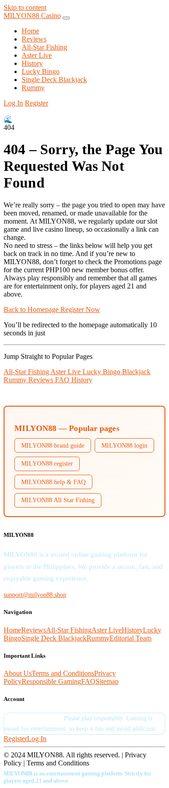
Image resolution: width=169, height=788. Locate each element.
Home (30, 31)
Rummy (33, 88)
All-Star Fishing (44, 47)
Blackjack (136, 372)
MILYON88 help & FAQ (53, 482)
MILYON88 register (47, 463)
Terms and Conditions (63, 673)
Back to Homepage (32, 309)
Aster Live (37, 55)
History (32, 63)
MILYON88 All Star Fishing (58, 500)
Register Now (80, 309)
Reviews (34, 39)
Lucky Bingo (40, 71)
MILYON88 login (124, 445)
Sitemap (107, 681)
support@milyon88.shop (35, 594)
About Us (18, 673)
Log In (13, 103)
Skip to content (25, 7)
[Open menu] (66, 18)
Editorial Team (130, 638)
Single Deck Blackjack (54, 79)
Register (36, 103)
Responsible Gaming (51, 681)
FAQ (63, 380)
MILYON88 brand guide (52, 445)
